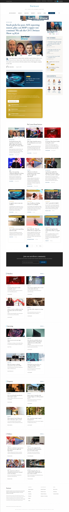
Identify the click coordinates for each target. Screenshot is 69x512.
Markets (46, 139)
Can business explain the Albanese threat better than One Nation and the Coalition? (52, 173)
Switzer (34, 6)
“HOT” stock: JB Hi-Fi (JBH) (51, 203)
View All (42, 273)
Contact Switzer (56, 493)
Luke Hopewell (47, 150)
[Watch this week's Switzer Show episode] (54, 28)
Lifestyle (29, 139)
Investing (29, 493)
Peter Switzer (47, 182)
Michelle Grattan (29, 186)
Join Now (43, 262)
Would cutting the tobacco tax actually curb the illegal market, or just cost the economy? (34, 472)
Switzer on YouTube (44, 496)
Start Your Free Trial (12, 101)
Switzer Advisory (43, 493)
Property (29, 496)
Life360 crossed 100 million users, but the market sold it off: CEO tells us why (15, 310)
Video (29, 500)
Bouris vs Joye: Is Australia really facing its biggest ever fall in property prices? (35, 397)
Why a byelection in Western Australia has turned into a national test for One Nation (14, 472)
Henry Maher (11, 181)
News (10, 170)
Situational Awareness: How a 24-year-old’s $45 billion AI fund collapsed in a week (34, 366)
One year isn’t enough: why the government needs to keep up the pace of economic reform (34, 449)
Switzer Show (11, 139)
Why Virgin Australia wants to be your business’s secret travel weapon (53, 51)
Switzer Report (30, 489)
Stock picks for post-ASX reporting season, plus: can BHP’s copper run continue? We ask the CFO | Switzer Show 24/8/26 (23, 29)
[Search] (59, 13)
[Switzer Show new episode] (34, 18)
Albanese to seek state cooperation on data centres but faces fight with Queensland (15, 449)
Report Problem (9, 1)
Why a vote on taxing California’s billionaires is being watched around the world (16, 173)
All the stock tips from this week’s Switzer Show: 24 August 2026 (52, 230)
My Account (55, 489)
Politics (28, 170)
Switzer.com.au (43, 491)
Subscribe (55, 491)
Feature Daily (47, 170)
